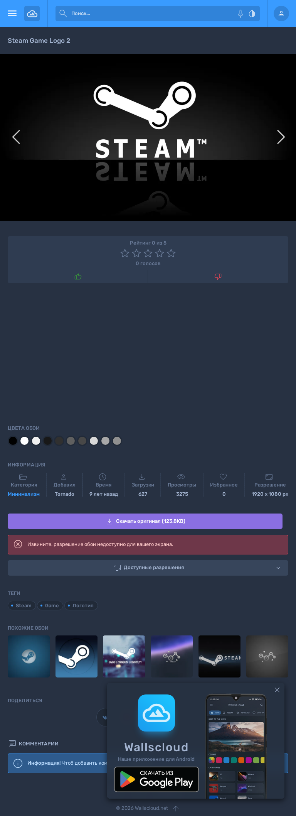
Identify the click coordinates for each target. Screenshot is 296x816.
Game (52, 605)
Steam (24, 605)
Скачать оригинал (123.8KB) (145, 521)
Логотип (83, 605)
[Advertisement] (148, 353)
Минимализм (24, 494)
